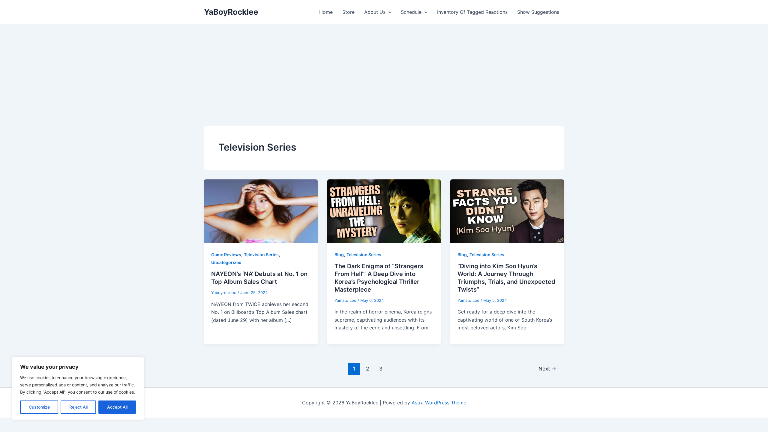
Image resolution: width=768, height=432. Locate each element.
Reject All (78, 407)
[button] (389, 12)
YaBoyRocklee (231, 11)
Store (348, 12)
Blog (339, 254)
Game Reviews (226, 254)
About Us (375, 12)
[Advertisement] (384, 69)
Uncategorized (226, 262)
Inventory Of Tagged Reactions (472, 12)
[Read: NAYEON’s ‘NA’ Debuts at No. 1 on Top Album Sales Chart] (261, 211)
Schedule (411, 12)
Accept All (117, 407)
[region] (78, 388)
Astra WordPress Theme (439, 403)
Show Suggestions (538, 12)
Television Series (261, 254)
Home (326, 12)
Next (547, 368)
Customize (39, 407)
